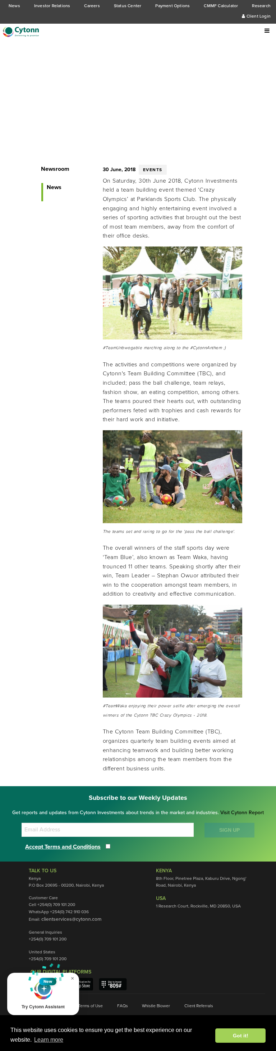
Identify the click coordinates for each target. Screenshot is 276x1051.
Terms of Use (90, 1005)
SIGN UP (229, 830)
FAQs (122, 1005)
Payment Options (172, 5)
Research (261, 5)
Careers (92, 5)
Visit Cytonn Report (242, 813)
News (14, 5)
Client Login (258, 16)
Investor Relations (52, 5)
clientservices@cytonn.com (71, 919)
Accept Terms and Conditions (63, 846)
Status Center (128, 5)
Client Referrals (198, 1005)
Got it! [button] (240, 1035)
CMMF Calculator (221, 5)
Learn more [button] (48, 1040)
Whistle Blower (156, 1005)
